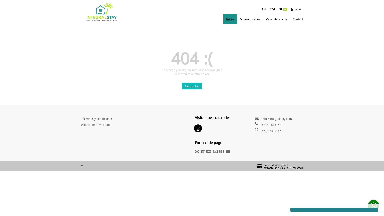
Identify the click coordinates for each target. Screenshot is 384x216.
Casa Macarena (276, 19)
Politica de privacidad (95, 124)
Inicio (230, 19)
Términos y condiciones (97, 118)
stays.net (283, 164)
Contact (298, 19)
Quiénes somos (250, 19)
